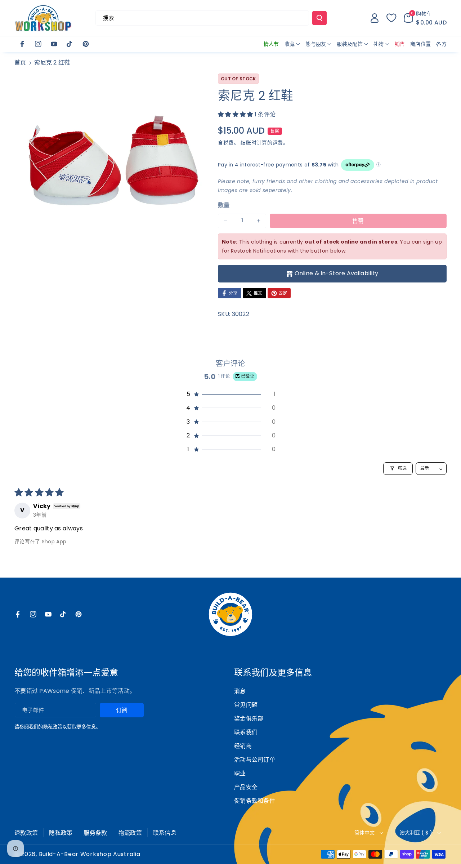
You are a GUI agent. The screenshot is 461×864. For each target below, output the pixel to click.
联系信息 (164, 833)
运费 (278, 142)
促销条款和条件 (254, 801)
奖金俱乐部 (249, 718)
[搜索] (319, 18)
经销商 (243, 746)
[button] (425, 18)
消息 (240, 691)
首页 (20, 62)
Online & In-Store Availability (337, 273)
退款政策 (26, 833)
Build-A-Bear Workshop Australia (89, 854)
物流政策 (130, 833)
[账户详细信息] (374, 18)
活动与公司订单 (254, 760)
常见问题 (246, 705)
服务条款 (95, 833)
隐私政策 (60, 833)
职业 (240, 773)
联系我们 (246, 732)
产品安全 (246, 787)
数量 (224, 205)
